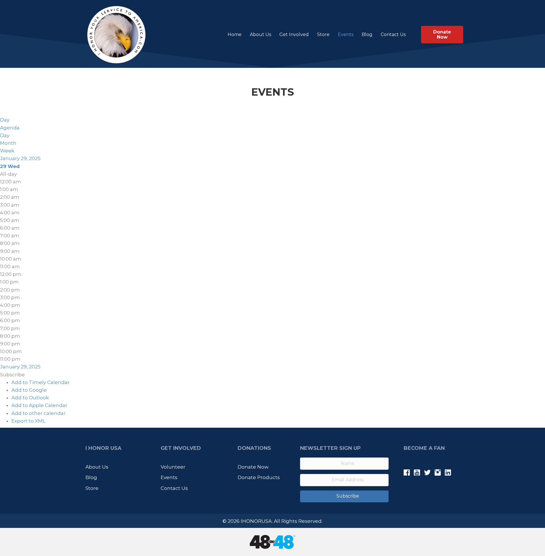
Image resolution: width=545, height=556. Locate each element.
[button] (12, 374)
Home (235, 34)
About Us (260, 34)
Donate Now (253, 467)
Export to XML (28, 421)
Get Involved (294, 34)
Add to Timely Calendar (40, 382)
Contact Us (393, 34)
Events (345, 34)
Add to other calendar (38, 413)
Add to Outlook (30, 397)
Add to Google (29, 390)
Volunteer (173, 467)
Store (323, 34)
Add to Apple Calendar (39, 405)
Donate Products (259, 477)
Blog (367, 34)
